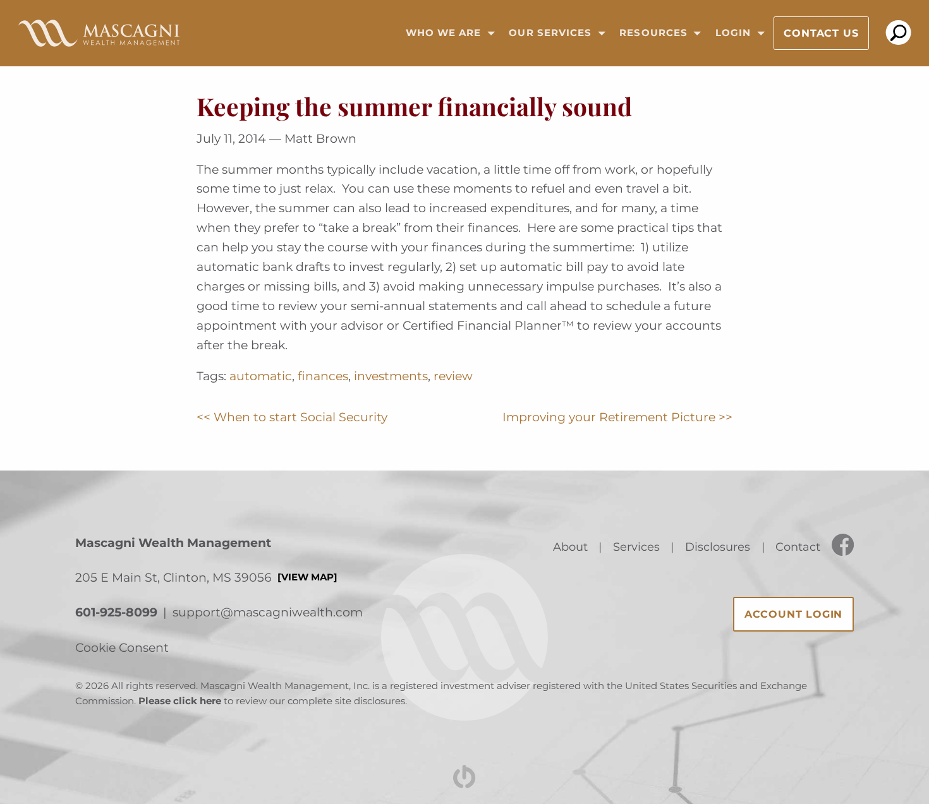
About (570, 546)
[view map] (307, 577)
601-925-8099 (116, 612)
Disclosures (717, 546)
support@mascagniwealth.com (268, 612)
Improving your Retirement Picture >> (617, 416)
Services (636, 546)
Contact (797, 546)
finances (323, 375)
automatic (260, 375)
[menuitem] (446, 33)
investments (391, 375)
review (453, 375)
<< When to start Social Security (292, 416)
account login (793, 614)
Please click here (179, 701)
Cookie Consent (122, 647)
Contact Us (821, 33)
